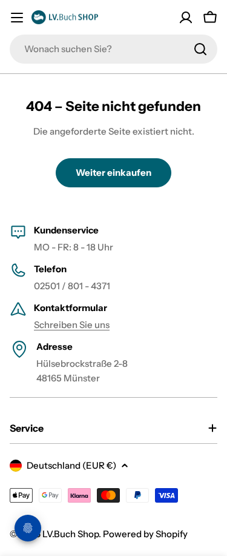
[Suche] (200, 49)
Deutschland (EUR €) (71, 465)
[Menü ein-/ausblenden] (17, 17)
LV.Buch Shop (70, 534)
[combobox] (113, 49)
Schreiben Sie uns (72, 324)
